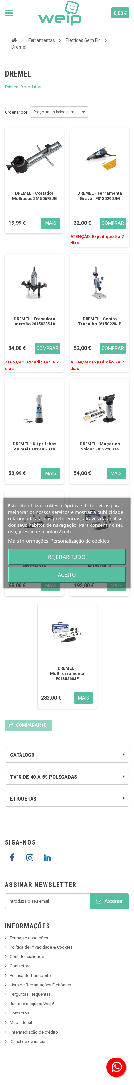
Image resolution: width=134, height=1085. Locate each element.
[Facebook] (12, 858)
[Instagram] (29, 858)
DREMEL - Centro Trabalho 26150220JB (100, 321)
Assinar (113, 901)
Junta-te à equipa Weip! (32, 1003)
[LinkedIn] (47, 858)
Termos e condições (29, 937)
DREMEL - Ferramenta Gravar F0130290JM (99, 196)
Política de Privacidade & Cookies (41, 947)
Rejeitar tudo (67, 556)
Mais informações (28, 540)
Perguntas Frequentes (30, 994)
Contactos (19, 965)
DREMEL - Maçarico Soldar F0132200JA (100, 446)
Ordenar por (16, 112)
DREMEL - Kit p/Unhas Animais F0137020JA (34, 446)
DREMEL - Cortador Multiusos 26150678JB (34, 196)
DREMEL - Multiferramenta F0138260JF (67, 673)
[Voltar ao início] (14, 40)
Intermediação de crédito (34, 1032)
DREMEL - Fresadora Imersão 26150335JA (34, 321)
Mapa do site (22, 1022)
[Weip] (59, 13)
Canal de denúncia (28, 1041)
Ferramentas (41, 40)
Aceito (67, 574)
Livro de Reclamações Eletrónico (40, 984)
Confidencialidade (27, 956)
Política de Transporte (30, 975)
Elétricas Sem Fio (83, 40)
